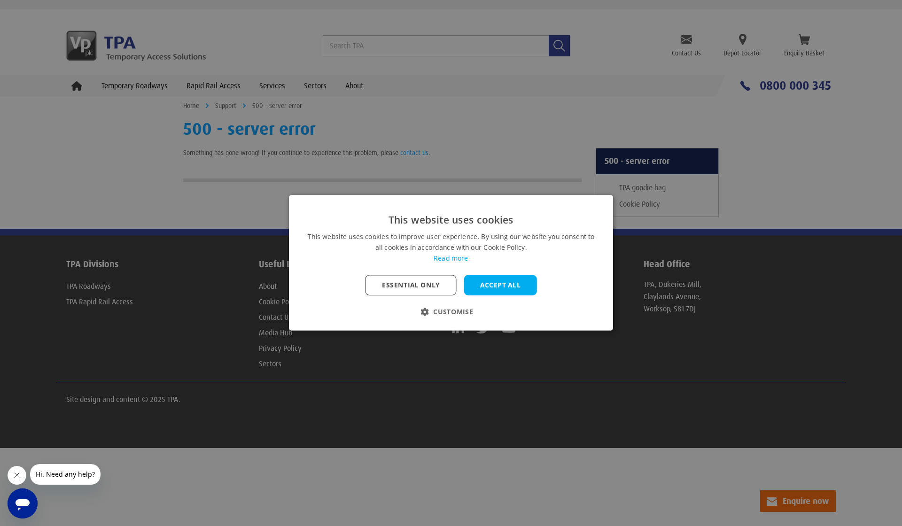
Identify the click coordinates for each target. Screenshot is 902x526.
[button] (451, 312)
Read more (451, 258)
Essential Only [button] (411, 285)
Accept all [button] (500, 285)
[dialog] (451, 263)
